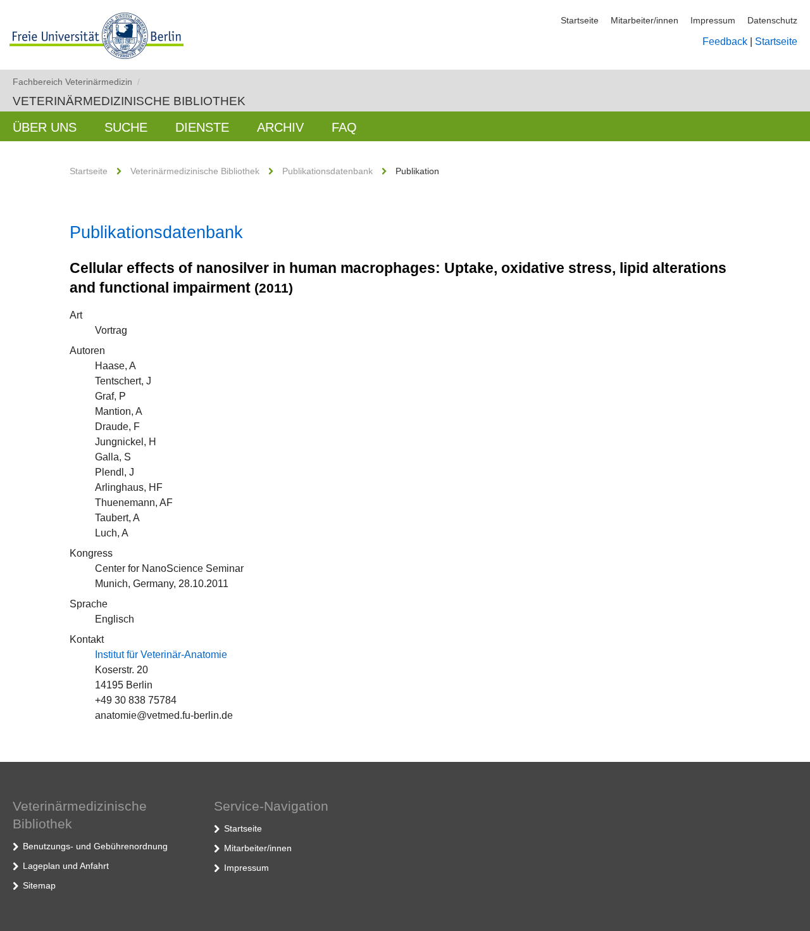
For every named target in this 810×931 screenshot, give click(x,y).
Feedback (724, 41)
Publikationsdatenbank (327, 171)
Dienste (202, 127)
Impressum (712, 20)
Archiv (280, 127)
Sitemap (39, 885)
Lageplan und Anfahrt (66, 866)
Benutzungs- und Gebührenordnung (95, 846)
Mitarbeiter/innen (644, 20)
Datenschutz (772, 20)
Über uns (45, 127)
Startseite (580, 20)
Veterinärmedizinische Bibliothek (129, 101)
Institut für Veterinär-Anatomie (161, 654)
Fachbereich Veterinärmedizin (76, 81)
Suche (125, 127)
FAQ (344, 127)
